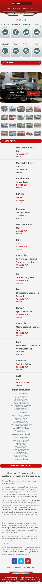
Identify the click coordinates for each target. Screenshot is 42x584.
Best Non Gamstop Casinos (21, 409)
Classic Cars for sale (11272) (5, 26)
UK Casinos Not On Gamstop (21, 428)
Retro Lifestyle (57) (37, 25)
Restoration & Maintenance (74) (26, 45)
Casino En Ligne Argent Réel (21, 437)
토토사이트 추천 (21, 447)
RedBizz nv (5, 579)
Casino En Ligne (21, 450)
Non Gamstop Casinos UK (21, 401)
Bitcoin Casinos (21, 431)
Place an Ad (16, 8)
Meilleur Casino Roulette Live (21, 436)
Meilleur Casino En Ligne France (21, 403)
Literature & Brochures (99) (5, 44)
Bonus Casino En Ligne (21, 456)
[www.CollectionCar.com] (21, 13)
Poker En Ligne (21, 458)
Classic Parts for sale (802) (16, 25)
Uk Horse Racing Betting (21, 425)
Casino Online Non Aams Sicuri (21, 440)
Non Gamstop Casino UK (21, 411)
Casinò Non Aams (21, 452)
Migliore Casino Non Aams (21, 430)
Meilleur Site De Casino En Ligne (21, 434)
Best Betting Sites (21, 408)
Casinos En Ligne (21, 444)
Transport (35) (36, 43)
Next (38, 87)
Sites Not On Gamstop (21, 418)
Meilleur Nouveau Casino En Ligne (21, 439)
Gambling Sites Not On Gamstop (21, 415)
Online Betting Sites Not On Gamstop (21, 405)
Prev (3, 87)
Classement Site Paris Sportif (21, 455)
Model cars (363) (15, 43)
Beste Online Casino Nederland (21, 420)
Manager (25, 8)
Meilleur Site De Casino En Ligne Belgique (21, 433)
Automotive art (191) (26, 25)
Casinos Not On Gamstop (21, 393)
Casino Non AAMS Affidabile (21, 453)
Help (32, 8)
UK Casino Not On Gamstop (21, 421)
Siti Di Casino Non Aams (21, 427)
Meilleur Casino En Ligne (21, 442)
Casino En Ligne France (21, 446)
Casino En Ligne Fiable (21, 406)
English (17, 4)
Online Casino (21, 414)
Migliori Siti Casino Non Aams (21, 449)
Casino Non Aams (21, 443)
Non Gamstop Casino (21, 398)
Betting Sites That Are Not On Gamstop (21, 424)
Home (9, 8)
